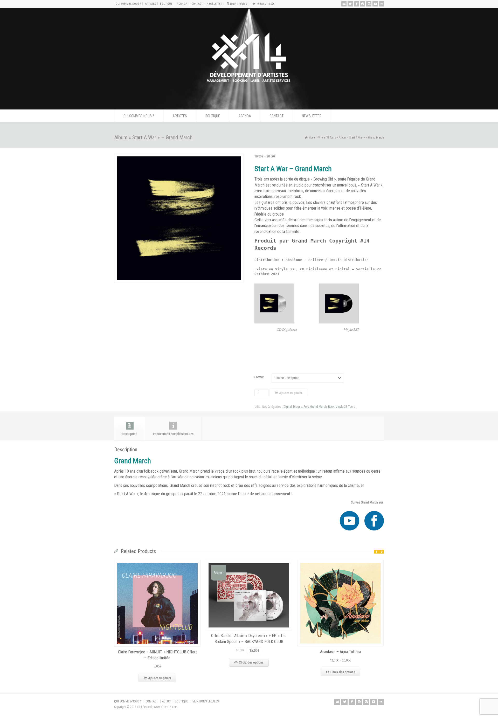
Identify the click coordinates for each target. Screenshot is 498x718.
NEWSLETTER (214, 3)
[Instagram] (368, 3)
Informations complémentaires (173, 434)
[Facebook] (356, 3)
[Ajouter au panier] (157, 563)
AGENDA (182, 3)
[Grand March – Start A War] (179, 218)
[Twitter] (350, 3)
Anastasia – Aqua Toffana (340, 651)
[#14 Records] (249, 100)
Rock (331, 407)
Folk (306, 407)
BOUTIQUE (166, 3)
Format (259, 377)
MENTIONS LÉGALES (205, 701)
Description (129, 434)
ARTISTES (150, 3)
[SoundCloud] (381, 3)
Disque (297, 407)
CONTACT (197, 3)
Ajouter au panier (290, 393)
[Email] (344, 3)
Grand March (318, 407)
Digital (287, 407)
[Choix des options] (249, 563)
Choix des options (251, 662)
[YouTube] (375, 3)
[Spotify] (362, 3)
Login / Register (239, 3)
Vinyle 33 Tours (327, 137)
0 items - (265, 3)
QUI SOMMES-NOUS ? (128, 3)
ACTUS (166, 701)
